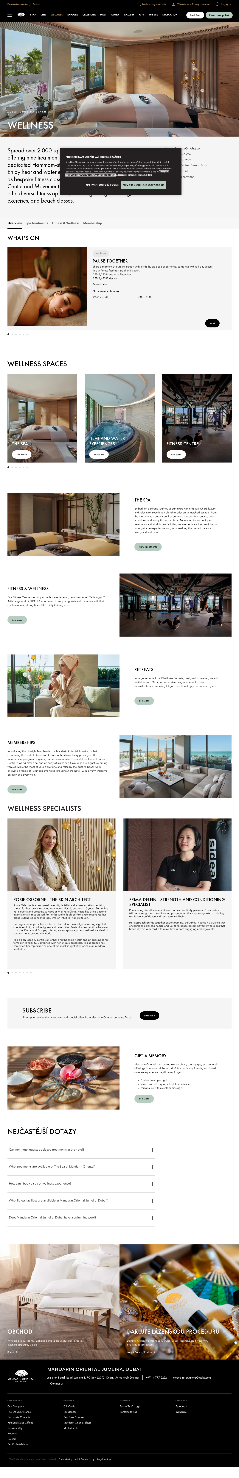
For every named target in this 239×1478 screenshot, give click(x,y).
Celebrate (89, 15)
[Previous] (18, 288)
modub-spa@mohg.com (186, 148)
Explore (72, 15)
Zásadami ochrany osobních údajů (134, 175)
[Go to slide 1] (8, 334)
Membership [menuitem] (92, 223)
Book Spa (195, 15)
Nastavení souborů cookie (102, 185)
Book (212, 323)
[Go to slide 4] (19, 334)
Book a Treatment (182, 177)
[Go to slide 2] (12, 334)
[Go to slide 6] (27, 334)
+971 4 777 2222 (156, 1377)
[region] (120, 171)
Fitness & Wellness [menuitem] (66, 223)
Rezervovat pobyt (219, 15)
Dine (43, 15)
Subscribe (149, 1015)
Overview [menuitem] (14, 223)
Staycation (169, 15)
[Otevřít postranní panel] (9, 15)
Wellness (57, 15)
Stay (33, 15)
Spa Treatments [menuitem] (37, 223)
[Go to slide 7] (31, 973)
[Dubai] (21, 15)
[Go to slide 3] (16, 334)
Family (115, 15)
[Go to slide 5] (23, 334)
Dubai (36, 4)
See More (21, 454)
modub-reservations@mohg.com (192, 1377)
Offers (153, 15)
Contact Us (56, 1383)
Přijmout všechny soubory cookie (143, 185)
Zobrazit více (100, 284)
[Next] (220, 288)
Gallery (129, 15)
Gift (142, 15)
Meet (103, 15)
